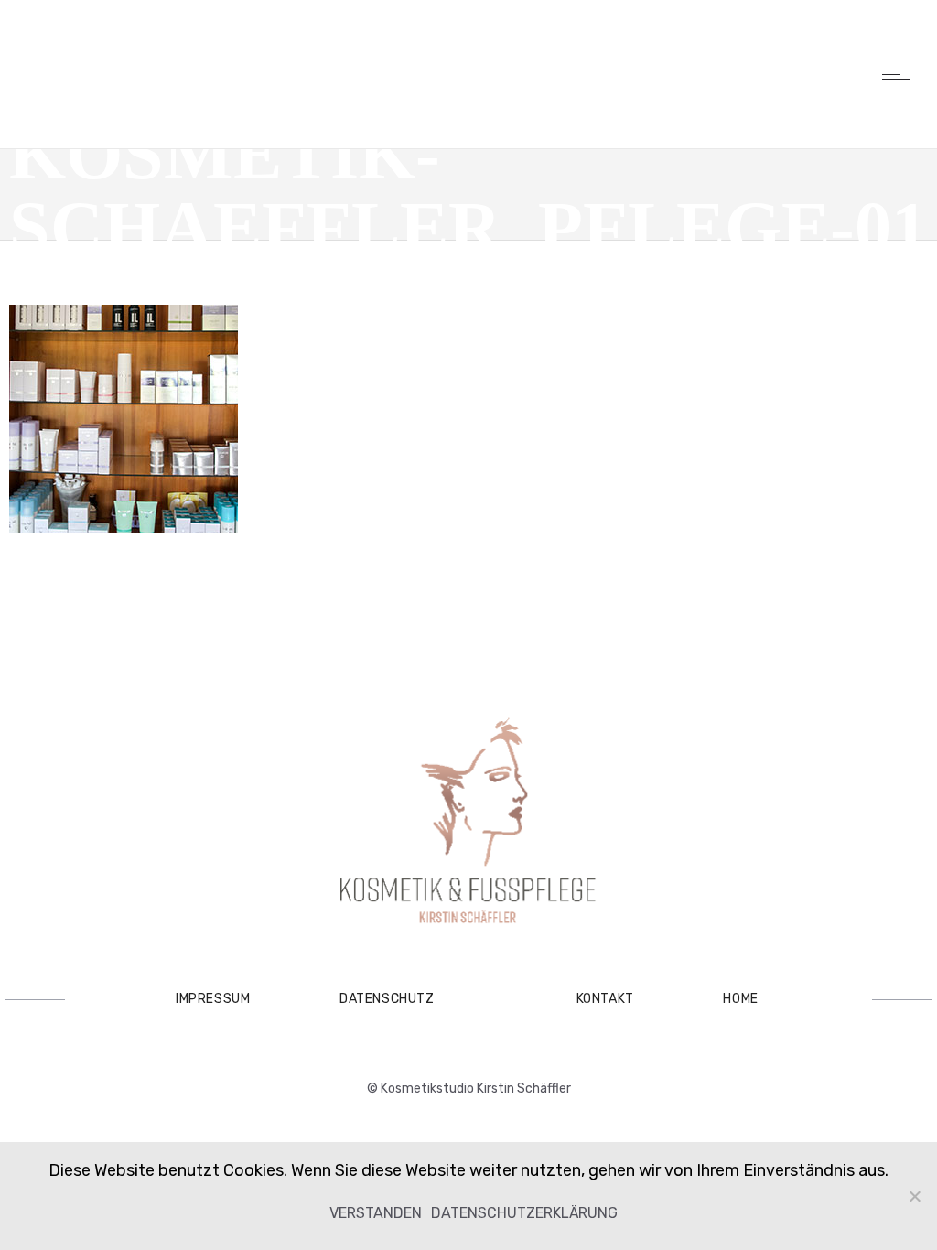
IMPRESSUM (213, 999)
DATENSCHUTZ (387, 999)
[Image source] (468, 823)
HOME (740, 999)
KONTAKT (605, 999)
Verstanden (375, 1213)
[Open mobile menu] (900, 74)
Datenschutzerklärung (524, 1213)
